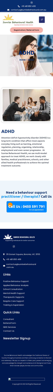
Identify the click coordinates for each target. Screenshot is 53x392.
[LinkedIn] (17, 246)
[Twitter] (27, 2)
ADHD (31, 59)
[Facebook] (23, 2)
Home (22, 59)
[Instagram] (32, 2)
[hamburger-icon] (42, 19)
